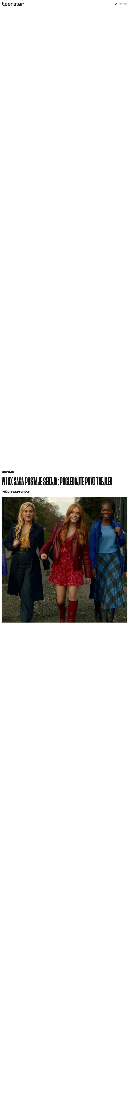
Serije (8, 472)
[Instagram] (120, 4)
